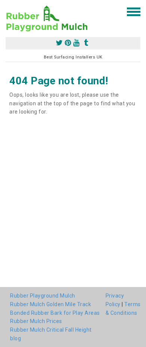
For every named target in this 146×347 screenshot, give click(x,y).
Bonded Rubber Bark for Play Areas (55, 313)
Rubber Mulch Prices (36, 321)
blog (15, 338)
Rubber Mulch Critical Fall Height (51, 330)
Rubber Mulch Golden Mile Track (50, 304)
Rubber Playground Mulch (42, 296)
